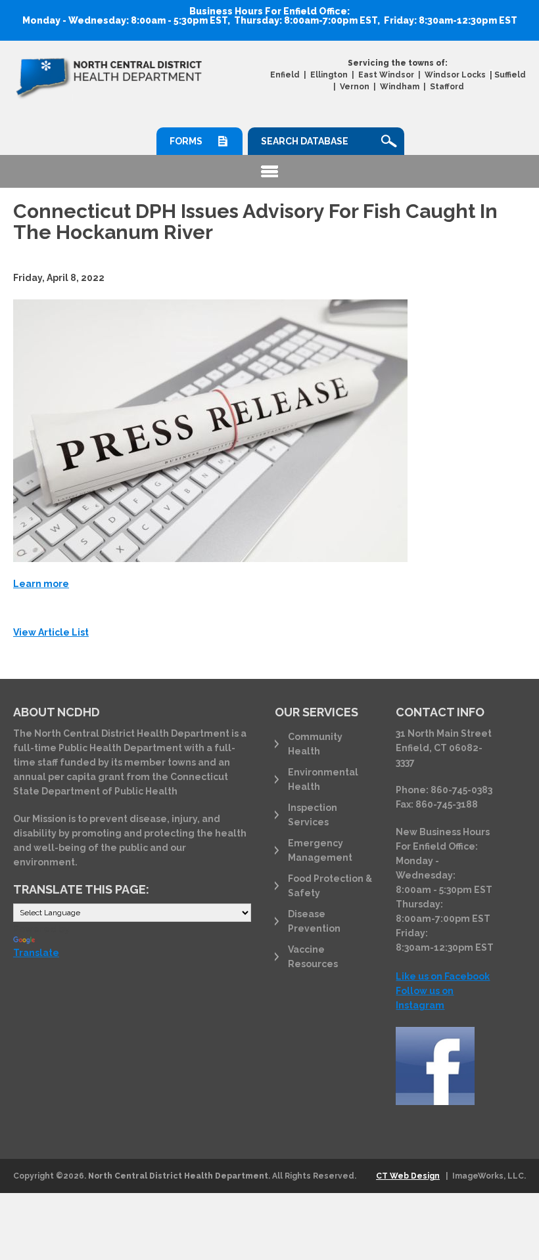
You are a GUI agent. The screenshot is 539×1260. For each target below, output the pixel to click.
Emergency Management (320, 850)
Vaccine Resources (313, 956)
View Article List (51, 632)
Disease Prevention (314, 921)
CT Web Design (408, 1176)
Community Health (315, 743)
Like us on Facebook (443, 976)
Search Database (304, 141)
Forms (186, 141)
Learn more (41, 583)
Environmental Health (323, 779)
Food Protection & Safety (330, 885)
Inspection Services (312, 814)
